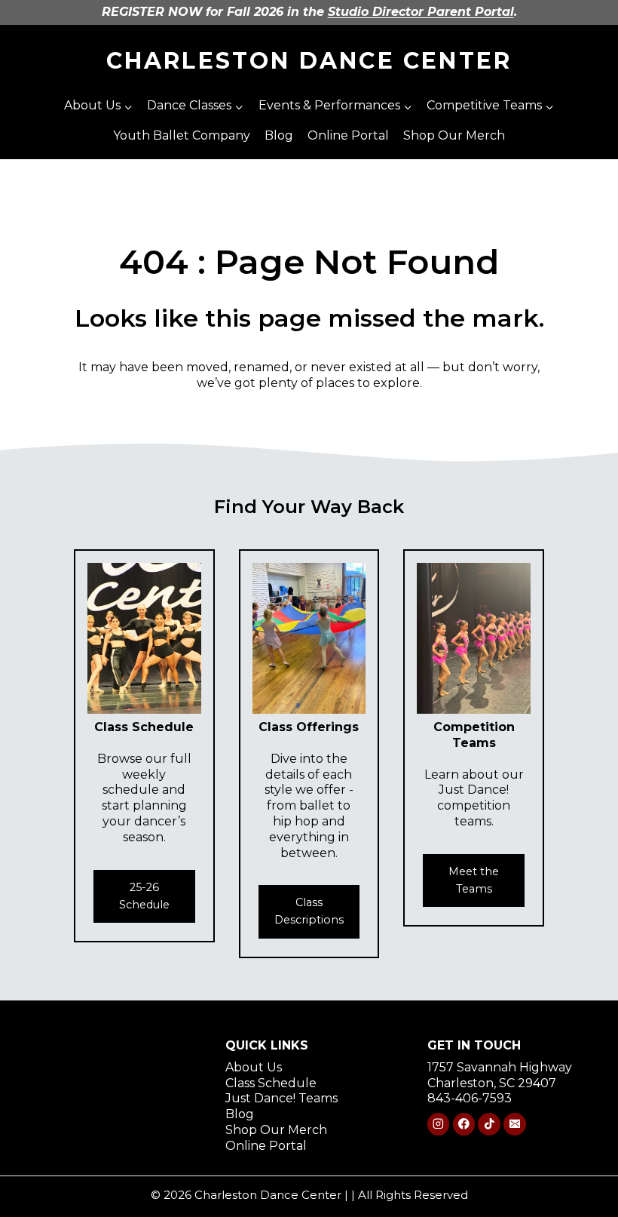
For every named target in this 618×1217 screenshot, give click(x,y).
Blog (279, 135)
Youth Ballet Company (181, 135)
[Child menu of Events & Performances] (335, 106)
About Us (253, 1067)
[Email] (514, 1124)
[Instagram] (438, 1124)
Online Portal (348, 135)
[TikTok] (489, 1124)
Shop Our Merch (454, 135)
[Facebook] (464, 1124)
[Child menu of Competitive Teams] (490, 106)
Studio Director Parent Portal (421, 12)
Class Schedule (271, 1083)
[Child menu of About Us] (98, 106)
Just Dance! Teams (281, 1098)
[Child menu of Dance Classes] (195, 106)
